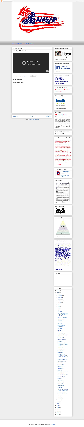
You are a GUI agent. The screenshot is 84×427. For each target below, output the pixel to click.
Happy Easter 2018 (62, 392)
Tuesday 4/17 (60, 350)
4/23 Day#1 (60, 331)
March (59, 396)
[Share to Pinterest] (35, 76)
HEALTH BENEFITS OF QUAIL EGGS (62, 372)
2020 (58, 290)
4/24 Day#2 (60, 330)
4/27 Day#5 (60, 321)
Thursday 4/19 (61, 347)
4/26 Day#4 (60, 323)
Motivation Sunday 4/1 (62, 393)
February (60, 397)
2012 (58, 410)
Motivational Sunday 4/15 (63, 359)
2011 (58, 412)
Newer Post (15, 116)
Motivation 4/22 (61, 337)
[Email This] (30, 76)
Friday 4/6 (60, 378)
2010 (58, 414)
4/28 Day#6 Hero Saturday (61, 320)
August (59, 302)
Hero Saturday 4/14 (62, 361)
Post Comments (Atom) (34, 119)
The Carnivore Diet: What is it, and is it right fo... (63, 390)
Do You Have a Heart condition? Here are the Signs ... (63, 344)
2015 (58, 405)
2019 (58, 292)
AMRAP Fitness (66, 171)
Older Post (48, 116)
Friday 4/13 (60, 363)
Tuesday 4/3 (60, 383)
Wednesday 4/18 (61, 348)
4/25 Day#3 (60, 328)
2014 (58, 407)
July (59, 304)
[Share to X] (33, 76)
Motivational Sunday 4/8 (63, 374)
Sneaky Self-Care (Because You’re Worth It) (63, 335)
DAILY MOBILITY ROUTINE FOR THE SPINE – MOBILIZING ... (63, 356)
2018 (58, 293)
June (59, 306)
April (59, 309)
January (59, 399)
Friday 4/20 (60, 341)
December (60, 295)
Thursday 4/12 (61, 364)
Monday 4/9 (60, 370)
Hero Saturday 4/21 (62, 339)
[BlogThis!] (32, 76)
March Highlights (61, 385)
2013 (58, 409)
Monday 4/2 (60, 387)
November (60, 297)
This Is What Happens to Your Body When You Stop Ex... (63, 314)
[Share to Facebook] (34, 76)
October (59, 299)
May (59, 308)
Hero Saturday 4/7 (61, 376)
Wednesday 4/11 (61, 366)
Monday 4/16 (60, 352)
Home (32, 116)
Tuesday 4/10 (60, 368)
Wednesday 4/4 (61, 382)
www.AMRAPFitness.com (22, 43)
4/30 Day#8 (60, 311)
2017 (58, 401)
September (60, 300)
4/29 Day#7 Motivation (62, 317)
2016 (58, 403)
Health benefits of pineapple (61, 326)
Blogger (53, 424)
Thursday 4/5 (60, 380)
